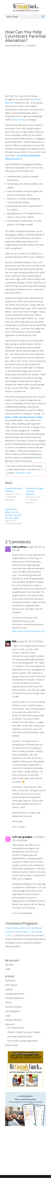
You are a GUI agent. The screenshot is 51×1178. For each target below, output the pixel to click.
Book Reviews (11, 1045)
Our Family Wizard (15, 1027)
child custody (18, 119)
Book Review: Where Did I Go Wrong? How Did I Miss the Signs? (13, 513)
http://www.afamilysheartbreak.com (28, 631)
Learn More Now (23, 472)
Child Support (11, 985)
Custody (9, 989)
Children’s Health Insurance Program (24, 1032)
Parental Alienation (13, 45)
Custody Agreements (14, 993)
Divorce (8, 1002)
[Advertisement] (28, 74)
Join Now (9, 964)
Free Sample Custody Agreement (22, 1040)
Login (7, 969)
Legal (7, 1015)
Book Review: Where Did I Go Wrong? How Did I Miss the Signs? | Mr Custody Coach (23, 932)
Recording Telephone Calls (19, 1036)
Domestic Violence (13, 1006)
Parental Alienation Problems (13, 490)
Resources (10, 1024)
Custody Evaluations (14, 998)
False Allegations (13, 1011)
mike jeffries (19, 546)
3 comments (30, 45)
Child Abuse (10, 980)
